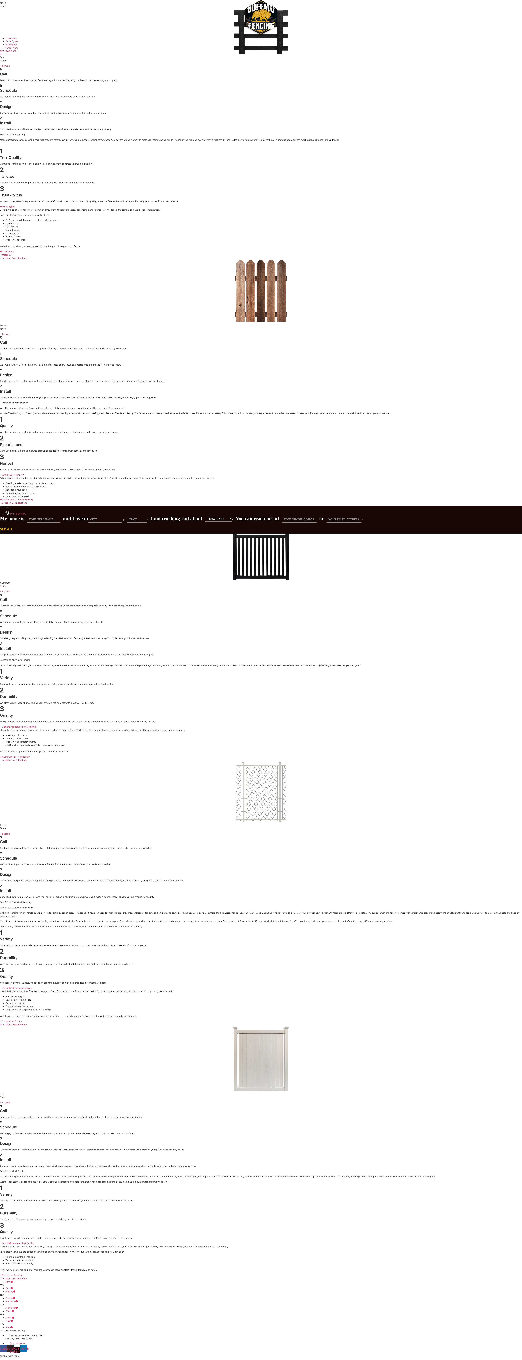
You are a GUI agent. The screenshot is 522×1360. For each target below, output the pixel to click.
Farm (8, 1281)
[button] (261, 206)
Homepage (11, 38)
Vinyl (7, 1321)
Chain (8, 1311)
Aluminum (10, 1301)
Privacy (9, 1291)
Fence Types (11, 41)
